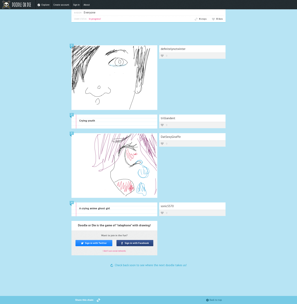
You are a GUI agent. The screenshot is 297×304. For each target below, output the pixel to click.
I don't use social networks (114, 251)
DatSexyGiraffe (171, 137)
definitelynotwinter (173, 49)
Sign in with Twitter (95, 242)
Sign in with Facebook (136, 242)
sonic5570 (167, 206)
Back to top (215, 299)
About (87, 4)
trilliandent (168, 118)
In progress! (95, 18)
